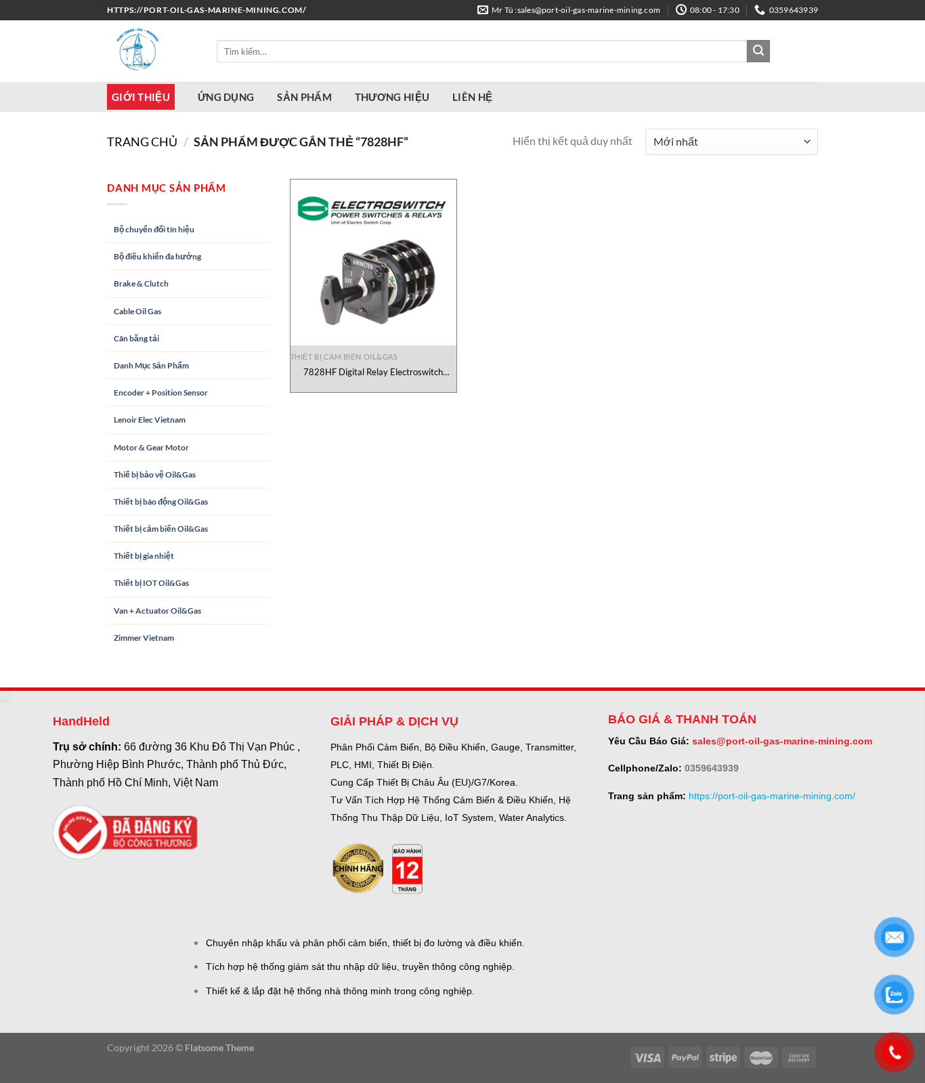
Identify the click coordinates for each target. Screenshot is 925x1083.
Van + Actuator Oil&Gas (157, 611)
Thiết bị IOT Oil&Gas (151, 583)
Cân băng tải (136, 338)
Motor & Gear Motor (151, 447)
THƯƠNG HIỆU (392, 97)
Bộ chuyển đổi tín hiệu (154, 229)
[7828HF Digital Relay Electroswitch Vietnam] (373, 262)
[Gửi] (758, 51)
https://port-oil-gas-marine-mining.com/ (772, 795)
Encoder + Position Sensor (161, 392)
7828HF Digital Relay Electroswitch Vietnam (373, 372)
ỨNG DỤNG (226, 97)
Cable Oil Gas (137, 311)
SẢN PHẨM (304, 97)
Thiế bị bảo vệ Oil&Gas (155, 474)
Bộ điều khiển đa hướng (157, 256)
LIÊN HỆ (472, 97)
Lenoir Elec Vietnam (150, 420)
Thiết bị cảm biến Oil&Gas (161, 529)
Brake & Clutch (141, 283)
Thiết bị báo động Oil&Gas (161, 501)
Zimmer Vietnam (144, 638)
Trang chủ (142, 141)
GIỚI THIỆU (141, 97)
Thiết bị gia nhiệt (144, 556)
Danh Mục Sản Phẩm (151, 365)
